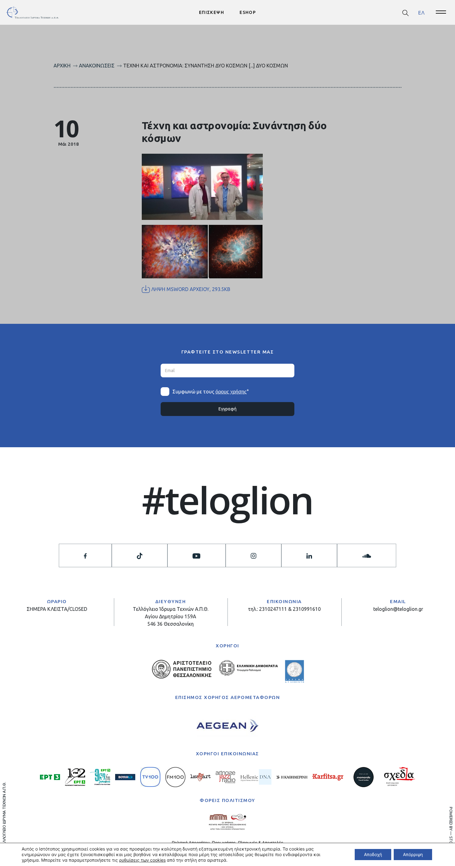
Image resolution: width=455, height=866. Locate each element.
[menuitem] (421, 12)
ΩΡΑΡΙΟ (57, 601)
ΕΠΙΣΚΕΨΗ (211, 12)
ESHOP (248, 12)
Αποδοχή (373, 854)
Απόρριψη (413, 854)
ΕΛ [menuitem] (421, 12)
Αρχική (62, 65)
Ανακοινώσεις (97, 65)
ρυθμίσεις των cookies (142, 860)
